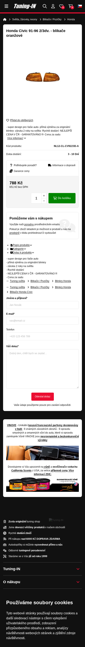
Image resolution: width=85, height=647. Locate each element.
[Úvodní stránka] (4, 19)
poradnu (29, 224)
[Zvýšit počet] (43, 195)
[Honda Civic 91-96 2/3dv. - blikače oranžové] (42, 78)
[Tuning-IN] (25, 6)
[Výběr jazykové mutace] (80, 6)
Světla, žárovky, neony (24, 19)
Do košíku (64, 198)
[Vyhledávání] (45, 6)
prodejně (14, 232)
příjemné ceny (59, 470)
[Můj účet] (53, 6)
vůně (47, 466)
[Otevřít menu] (6, 6)
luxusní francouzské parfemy (45, 425)
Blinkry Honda (63, 281)
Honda (71, 19)
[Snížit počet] (43, 201)
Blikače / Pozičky (52, 19)
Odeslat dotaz (42, 396)
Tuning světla (17, 281)
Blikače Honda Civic (21, 292)
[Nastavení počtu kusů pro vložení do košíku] (38, 198)
